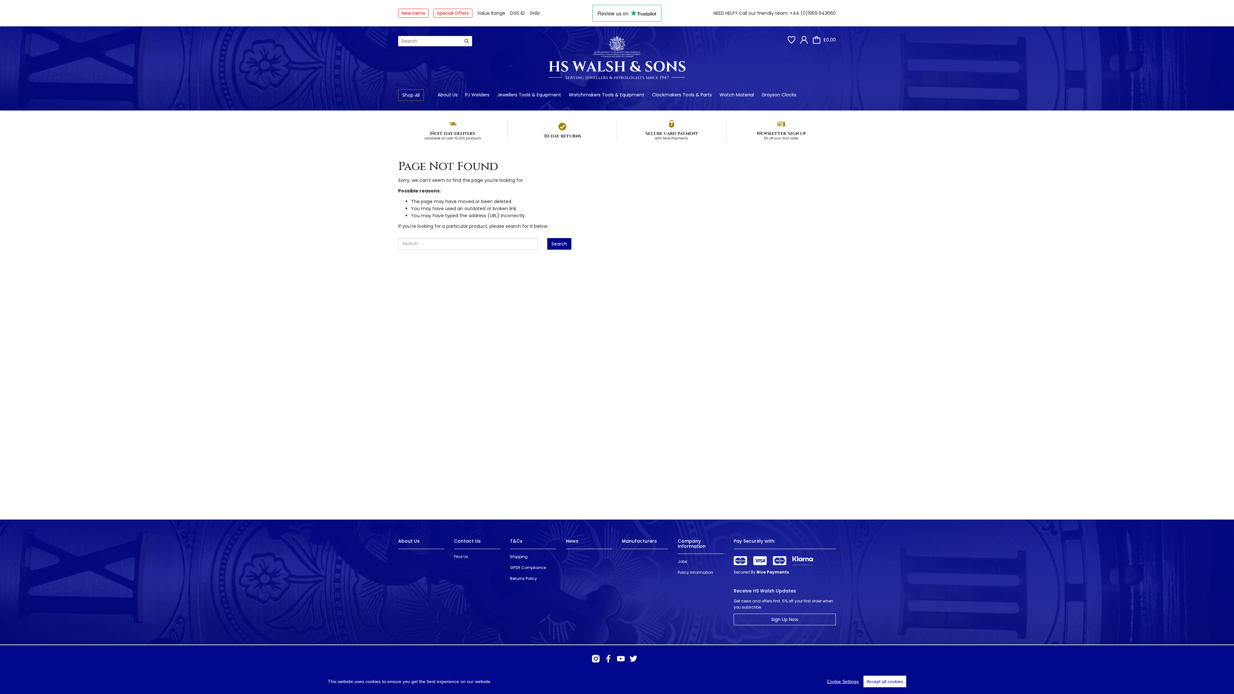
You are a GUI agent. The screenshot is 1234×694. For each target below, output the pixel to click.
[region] (617, 681)
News (572, 541)
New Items (413, 13)
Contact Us (467, 541)
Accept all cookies (885, 681)
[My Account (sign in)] (804, 40)
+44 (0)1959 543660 (813, 13)
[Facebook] (608, 659)
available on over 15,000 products (453, 138)
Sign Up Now (784, 619)
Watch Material (737, 95)
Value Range (491, 13)
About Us (448, 95)
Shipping (519, 556)
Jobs (682, 561)
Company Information (692, 543)
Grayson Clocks (779, 95)
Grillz (535, 13)
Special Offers (453, 13)
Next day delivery (453, 133)
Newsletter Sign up (781, 133)
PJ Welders (477, 95)
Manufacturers (639, 541)
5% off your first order (781, 138)
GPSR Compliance (528, 567)
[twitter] (633, 659)
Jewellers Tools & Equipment (529, 95)
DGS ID (517, 13)
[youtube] (621, 659)
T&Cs (516, 541)
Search (559, 244)
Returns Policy (523, 578)
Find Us (461, 556)
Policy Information (695, 572)
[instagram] (596, 659)
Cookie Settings (843, 681)
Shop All (411, 95)
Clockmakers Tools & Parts (682, 95)
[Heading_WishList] (791, 40)
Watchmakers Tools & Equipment (606, 95)
